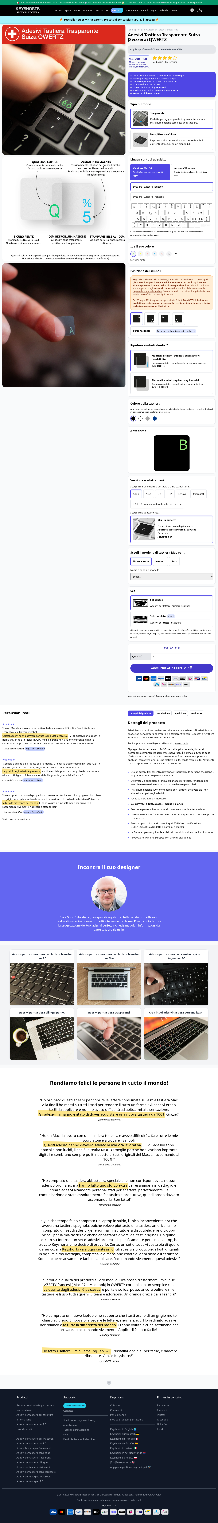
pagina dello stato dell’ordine (147, 291)
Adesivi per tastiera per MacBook (35, 1438)
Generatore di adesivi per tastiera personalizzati (35, 1408)
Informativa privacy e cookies (114, 1500)
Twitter (161, 1414)
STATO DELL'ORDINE (75, 1405)
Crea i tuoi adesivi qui (135, 19)
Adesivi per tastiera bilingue (32, 1462)
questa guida (181, 743)
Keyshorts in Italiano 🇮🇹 (123, 1448)
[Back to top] (109, 1384)
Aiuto (174, 10)
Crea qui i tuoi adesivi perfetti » (171, 696)
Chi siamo (115, 1405)
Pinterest (162, 1410)
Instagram (163, 1405)
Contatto (68, 1410)
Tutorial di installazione (76, 1429)
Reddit (160, 1429)
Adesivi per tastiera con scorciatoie (36, 1471)
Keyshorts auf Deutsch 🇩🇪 (124, 1434)
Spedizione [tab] (180, 713)
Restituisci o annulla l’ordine (79, 1439)
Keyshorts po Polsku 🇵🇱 (123, 1457)
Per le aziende (118, 1414)
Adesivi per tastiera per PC (31, 1443)
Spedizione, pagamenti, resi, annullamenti (79, 1423)
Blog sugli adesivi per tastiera (126, 1419)
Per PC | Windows (83, 10)
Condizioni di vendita (87, 1500)
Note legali (136, 1500)
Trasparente (132, 10)
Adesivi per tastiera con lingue (33, 1453)
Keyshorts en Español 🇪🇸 (124, 1443)
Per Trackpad (102, 10)
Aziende (164, 10)
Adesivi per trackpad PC (29, 1481)
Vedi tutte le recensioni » (16, 819)
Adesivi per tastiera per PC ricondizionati (31, 1427)
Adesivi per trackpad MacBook (33, 1476)
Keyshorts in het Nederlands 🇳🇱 (128, 1453)
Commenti (116, 1410)
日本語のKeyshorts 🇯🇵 (122, 1462)
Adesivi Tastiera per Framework (34, 1448)
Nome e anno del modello (144, 570)
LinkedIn (162, 1424)
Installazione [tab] (163, 713)
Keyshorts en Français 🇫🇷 (124, 1438)
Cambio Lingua (148, 10)
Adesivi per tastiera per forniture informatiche (34, 1417)
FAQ (65, 1434)
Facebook (162, 1419)
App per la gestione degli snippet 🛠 (130, 1467)
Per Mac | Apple (63, 10)
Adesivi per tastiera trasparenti (33, 1457)
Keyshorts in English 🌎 (123, 1429)
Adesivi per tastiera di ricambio (33, 1467)
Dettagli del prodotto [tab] (141, 713)
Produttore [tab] (196, 713)
